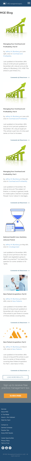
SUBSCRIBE (15, 396)
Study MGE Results (7, 433)
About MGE (4, 412)
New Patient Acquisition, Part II (14, 342)
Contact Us (4, 425)
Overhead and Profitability (18, 119)
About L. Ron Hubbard (8, 417)
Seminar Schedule (6, 427)
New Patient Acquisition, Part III (14, 294)
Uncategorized (14, 247)
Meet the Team (5, 420)
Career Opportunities (7, 438)
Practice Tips (5, 430)
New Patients (17, 301)
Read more (24, 77)
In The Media (5, 414)
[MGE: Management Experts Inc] (11, 3)
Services (3, 409)
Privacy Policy (5, 440)
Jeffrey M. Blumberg (13, 51)
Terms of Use (5, 443)
